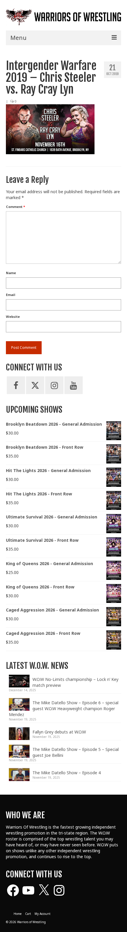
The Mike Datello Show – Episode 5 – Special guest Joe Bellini (75, 752)
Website (13, 316)
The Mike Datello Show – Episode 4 (66, 772)
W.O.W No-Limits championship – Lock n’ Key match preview (75, 682)
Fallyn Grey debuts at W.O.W (59, 732)
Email (10, 294)
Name (11, 273)
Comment (15, 206)
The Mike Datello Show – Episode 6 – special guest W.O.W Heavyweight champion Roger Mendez (63, 708)
